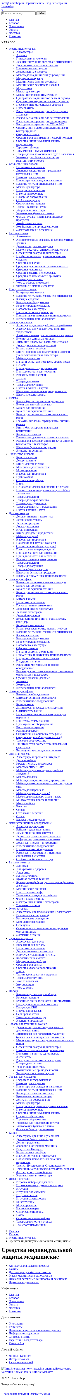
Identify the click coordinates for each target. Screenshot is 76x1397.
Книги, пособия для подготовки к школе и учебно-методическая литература (43, 353)
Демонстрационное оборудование (30, 822)
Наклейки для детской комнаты (36, 542)
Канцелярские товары (23, 289)
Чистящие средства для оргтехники (38, 750)
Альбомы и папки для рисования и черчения (44, 335)
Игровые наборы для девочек (34, 1182)
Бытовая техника (19, 862)
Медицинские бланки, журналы (36, 81)
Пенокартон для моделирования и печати (42, 437)
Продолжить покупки (15, 1393)
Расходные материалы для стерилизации (41, 121)
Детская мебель (26, 760)
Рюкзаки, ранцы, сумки (31, 374)
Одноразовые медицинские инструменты (42, 101)
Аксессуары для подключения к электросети (44, 911)
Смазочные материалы (30, 203)
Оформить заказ (40, 1393)
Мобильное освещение (30, 921)
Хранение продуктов (29, 1020)
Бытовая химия (18, 233)
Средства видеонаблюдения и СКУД (39, 737)
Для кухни (23, 872)
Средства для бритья (29, 964)
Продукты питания (28, 661)
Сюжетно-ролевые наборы (33, 1218)
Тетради (21, 378)
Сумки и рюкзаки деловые (33, 677)
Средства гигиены (27, 134)
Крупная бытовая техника (32, 878)
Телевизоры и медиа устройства (36, 895)
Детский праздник (27, 523)
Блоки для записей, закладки (34, 404)
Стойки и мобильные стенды (34, 859)
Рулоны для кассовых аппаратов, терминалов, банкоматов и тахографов (45, 442)
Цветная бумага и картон (32, 388)
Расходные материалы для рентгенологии (42, 117)
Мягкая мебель (25, 803)
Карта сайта (16, 1343)
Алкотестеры (24, 51)
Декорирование (26, 460)
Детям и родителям (28, 1142)
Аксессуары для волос (30, 941)
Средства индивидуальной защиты (38, 1112)
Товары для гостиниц (29, 279)
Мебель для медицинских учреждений (40, 75)
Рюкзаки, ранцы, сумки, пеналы (36, 559)
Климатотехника (26, 875)
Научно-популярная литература (36, 1155)
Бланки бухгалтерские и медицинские (40, 401)
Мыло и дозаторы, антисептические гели (42, 249)
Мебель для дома (26, 776)
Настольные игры (27, 1208)
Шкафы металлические (30, 819)
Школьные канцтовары (31, 394)
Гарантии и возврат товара (26, 1340)
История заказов (19, 1359)
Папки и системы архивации (34, 312)
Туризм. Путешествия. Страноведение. (40, 1165)
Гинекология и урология (31, 58)
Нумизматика (24, 476)
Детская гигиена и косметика (34, 516)
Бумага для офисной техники (34, 411)
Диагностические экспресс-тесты (37, 65)
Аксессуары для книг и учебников (38, 1135)
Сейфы (20, 809)
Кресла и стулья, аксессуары (34, 763)
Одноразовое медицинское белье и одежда (43, 98)
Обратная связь (34, 3)
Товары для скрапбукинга (32, 500)
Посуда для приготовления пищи (37, 1004)
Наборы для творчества (31, 473)
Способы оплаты (19, 1336)
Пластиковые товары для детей (36, 549)
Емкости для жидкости (30, 177)
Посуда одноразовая (29, 1010)
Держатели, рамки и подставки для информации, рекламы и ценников (38, 838)
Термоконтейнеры (27, 147)
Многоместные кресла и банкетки (37, 799)
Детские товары (19, 513)
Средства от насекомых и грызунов (38, 275)
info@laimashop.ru (12, 3)
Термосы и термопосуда (31, 1017)
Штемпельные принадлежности (36, 318)
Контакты (15, 36)
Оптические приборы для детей (36, 546)
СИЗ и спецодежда (28, 200)
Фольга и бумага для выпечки (35, 1129)
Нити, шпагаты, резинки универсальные (42, 1106)
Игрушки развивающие (31, 1198)
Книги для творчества (30, 463)
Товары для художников (31, 503)
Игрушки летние (26, 1195)
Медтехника (24, 88)
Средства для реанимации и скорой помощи (44, 137)
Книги (13, 1132)
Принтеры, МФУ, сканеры (32, 720)
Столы (20, 816)
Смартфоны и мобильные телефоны (39, 733)
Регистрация (59, 3)
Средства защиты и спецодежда (36, 272)
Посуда (13, 990)
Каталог (14, 23)
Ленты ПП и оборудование (33, 1099)
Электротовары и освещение (34, 229)
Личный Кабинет (20, 1355)
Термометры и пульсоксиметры (36, 150)
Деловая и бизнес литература (34, 608)
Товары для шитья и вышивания (36, 506)
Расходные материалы (30, 727)
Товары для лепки (27, 381)
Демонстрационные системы (34, 832)
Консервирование (27, 997)
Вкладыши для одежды (30, 944)
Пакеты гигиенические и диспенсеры (40, 1050)
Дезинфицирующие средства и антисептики (44, 61)
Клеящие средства (27, 299)
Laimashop (7, 6)
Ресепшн (21, 806)
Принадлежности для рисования (36, 368)
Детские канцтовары (29, 519)
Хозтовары (23, 684)
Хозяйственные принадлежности (37, 226)
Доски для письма (27, 526)
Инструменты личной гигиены (36, 954)
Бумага (13, 397)
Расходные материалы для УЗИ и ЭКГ (40, 124)
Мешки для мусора (28, 91)
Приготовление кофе (29, 892)
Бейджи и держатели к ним (33, 829)
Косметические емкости (31, 958)
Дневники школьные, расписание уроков (42, 341)
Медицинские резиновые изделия (37, 84)
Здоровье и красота (21, 938)
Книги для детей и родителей (34, 532)
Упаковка (22, 681)
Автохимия (23, 236)
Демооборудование (28, 615)
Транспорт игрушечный (31, 1224)
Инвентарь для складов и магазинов (39, 180)
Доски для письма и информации (37, 842)
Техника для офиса (21, 691)
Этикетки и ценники (29, 450)
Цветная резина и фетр (30, 509)
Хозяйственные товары (23, 163)
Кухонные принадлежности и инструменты (43, 1000)
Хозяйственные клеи (29, 223)
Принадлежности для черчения (36, 371)
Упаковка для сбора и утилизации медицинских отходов (37, 159)
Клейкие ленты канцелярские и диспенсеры (44, 295)
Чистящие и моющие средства (35, 285)
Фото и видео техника (30, 898)
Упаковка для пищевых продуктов (38, 1122)
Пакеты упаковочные (29, 193)
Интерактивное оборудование (35, 701)
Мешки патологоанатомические (36, 94)
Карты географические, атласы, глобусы (41, 628)
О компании (16, 26)
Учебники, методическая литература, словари (45, 1168)
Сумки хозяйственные (30, 1116)
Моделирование (26, 470)
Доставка (14, 32)
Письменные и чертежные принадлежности (44, 315)
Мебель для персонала (30, 789)
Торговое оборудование (31, 740)
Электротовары (18, 908)
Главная (14, 19)
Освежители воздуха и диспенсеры (38, 252)
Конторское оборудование (32, 302)
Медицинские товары (22, 48)
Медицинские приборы (31, 888)
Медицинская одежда (29, 78)
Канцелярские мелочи (30, 292)
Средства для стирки (29, 269)
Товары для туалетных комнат (28, 1023)
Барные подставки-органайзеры (36, 994)
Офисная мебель (19, 753)
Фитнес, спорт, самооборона (34, 1172)
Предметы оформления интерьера (37, 658)
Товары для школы (20, 322)
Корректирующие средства (33, 305)
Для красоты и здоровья (31, 869)
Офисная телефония (29, 710)
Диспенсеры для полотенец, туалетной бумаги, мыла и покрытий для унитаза (40, 1035)
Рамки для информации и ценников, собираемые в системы (39, 854)
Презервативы (25, 107)
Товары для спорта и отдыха (34, 1221)
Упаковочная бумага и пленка (35, 213)
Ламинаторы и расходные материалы (39, 707)
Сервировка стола (27, 1014)
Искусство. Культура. (29, 1149)
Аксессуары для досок (30, 826)
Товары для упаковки (22, 1076)
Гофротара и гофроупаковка (33, 1079)
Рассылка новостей (21, 1362)
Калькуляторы (25, 704)
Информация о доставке (24, 1333)
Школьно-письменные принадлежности (41, 391)
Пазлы (20, 483)
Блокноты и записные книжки (35, 338)
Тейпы (20, 971)
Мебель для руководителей (33, 793)
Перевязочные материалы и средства (39, 104)
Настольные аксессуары (31, 308)
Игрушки (22, 1188)
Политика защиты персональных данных (35, 1330)
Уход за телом (24, 987)
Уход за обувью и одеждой (32, 282)
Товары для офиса (20, 579)
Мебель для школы (28, 358)
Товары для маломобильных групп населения (45, 154)
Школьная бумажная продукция (36, 447)
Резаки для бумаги (27, 730)
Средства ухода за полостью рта (36, 967)
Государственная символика (34, 605)
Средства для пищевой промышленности (42, 266)
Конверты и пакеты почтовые (35, 1093)
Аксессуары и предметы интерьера (38, 757)
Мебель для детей (27, 536)
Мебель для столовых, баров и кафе (38, 796)
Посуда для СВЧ (26, 1007)
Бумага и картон (26, 457)
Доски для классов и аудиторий (36, 345)
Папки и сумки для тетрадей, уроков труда (43, 361)
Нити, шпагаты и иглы (30, 190)
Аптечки (21, 55)
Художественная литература (34, 1175)
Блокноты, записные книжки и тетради (41, 582)
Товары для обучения (29, 384)
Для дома (22, 865)
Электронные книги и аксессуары (37, 902)
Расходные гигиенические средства (38, 1060)
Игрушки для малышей (31, 1191)
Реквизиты (16, 1326)
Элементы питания (28, 905)
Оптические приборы (30, 480)
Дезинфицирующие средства (34, 246)
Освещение (23, 925)
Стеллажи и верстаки (29, 813)
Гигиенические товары (30, 167)
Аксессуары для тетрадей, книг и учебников (44, 325)
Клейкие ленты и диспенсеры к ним (39, 183)
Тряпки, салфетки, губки (31, 206)
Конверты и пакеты (28, 434)
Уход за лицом (25, 984)
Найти (41, 13)
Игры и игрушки (27, 529)
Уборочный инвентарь (30, 210)
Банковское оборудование (32, 694)
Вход (47, 3)
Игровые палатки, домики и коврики (39, 1185)
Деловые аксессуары (29, 612)
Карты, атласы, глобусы (31, 348)
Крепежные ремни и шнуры (34, 1096)
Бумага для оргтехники (31, 407)
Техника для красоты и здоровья (36, 974)
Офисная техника (27, 648)
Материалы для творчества (33, 467)
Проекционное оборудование (34, 724)
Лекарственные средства (31, 71)
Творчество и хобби (21, 453)
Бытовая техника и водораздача (36, 697)
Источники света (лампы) (32, 915)
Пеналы (21, 364)
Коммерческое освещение (32, 918)
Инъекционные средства (31, 68)
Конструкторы (25, 1201)
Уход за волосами (27, 981)
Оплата (13, 29)
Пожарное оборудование (31, 196)
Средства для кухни (28, 262)
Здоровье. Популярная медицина (37, 1145)
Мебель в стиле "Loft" (30, 766)
